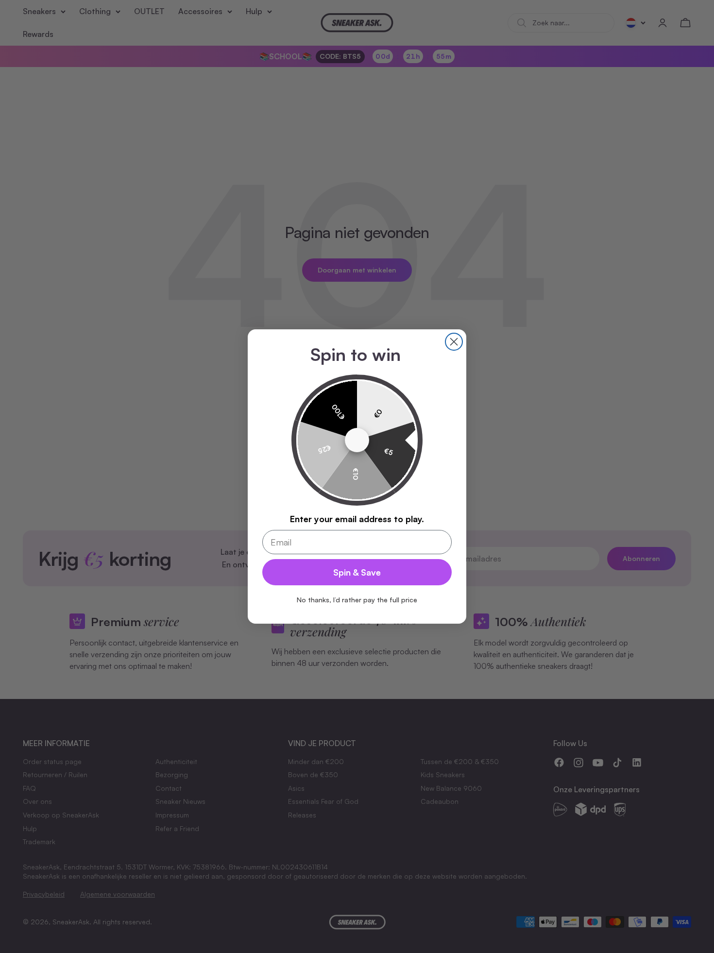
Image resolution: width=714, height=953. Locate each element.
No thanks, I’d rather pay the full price (357, 600)
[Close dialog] (453, 341)
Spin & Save (357, 572)
